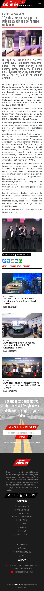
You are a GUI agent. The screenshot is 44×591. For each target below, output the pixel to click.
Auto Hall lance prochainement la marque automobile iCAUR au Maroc (21, 384)
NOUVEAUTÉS (23, 506)
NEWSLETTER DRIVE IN (22, 427)
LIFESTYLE (23, 523)
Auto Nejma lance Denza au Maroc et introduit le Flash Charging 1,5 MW (19, 344)
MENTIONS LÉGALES (22, 552)
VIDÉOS (23, 527)
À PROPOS (22, 544)
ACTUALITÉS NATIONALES (24, 254)
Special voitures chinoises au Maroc (22, 515)
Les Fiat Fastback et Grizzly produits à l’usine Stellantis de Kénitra (20, 300)
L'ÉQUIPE (22, 548)
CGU (22, 555)
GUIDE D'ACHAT (23, 535)
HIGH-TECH (23, 520)
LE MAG (23, 531)
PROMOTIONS (23, 510)
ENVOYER (22, 437)
